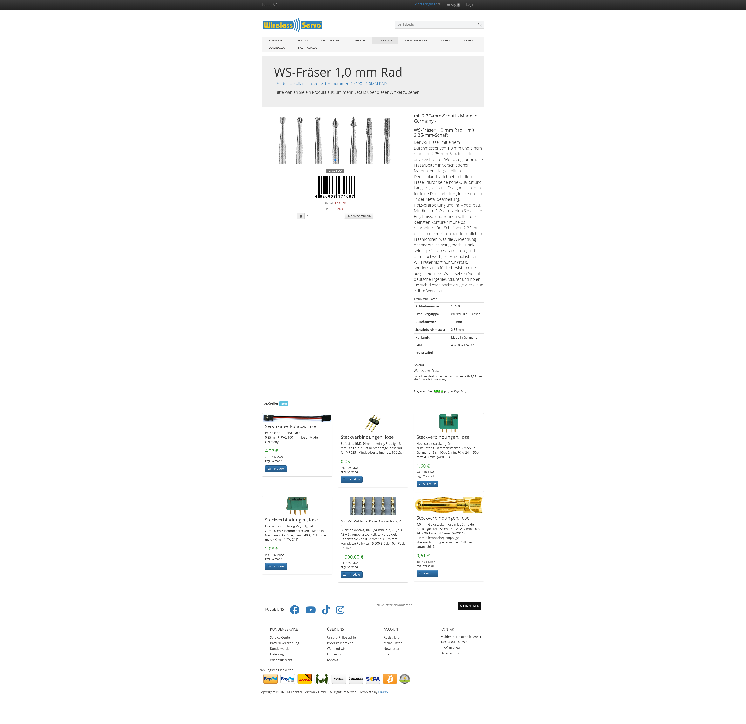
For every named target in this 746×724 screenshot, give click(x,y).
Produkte (385, 40)
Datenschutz (450, 653)
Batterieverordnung (284, 643)
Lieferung (277, 654)
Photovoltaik (330, 40)
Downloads (277, 47)
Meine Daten (393, 643)
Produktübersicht (340, 643)
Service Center (280, 637)
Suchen (445, 40)
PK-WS (383, 692)
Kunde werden (280, 649)
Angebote (359, 40)
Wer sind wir (336, 649)
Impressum (335, 654)
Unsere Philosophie (341, 637)
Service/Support (416, 40)
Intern (388, 654)
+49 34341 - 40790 (454, 642)
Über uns (301, 40)
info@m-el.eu (450, 647)
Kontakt (469, 40)
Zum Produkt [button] (276, 468)
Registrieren (393, 637)
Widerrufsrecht (281, 660)
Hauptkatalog (307, 47)
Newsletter (392, 649)
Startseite (275, 40)
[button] (359, 216)
